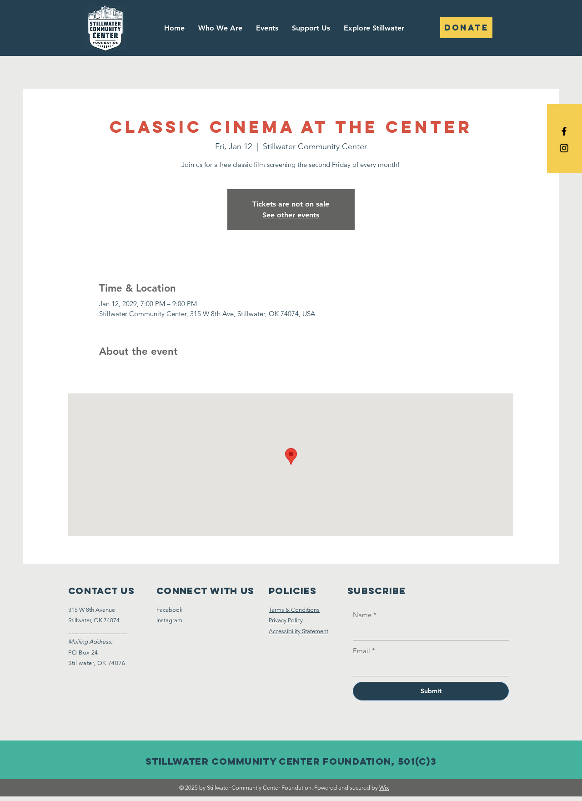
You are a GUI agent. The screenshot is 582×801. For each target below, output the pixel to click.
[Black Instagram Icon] (564, 148)
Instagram (169, 620)
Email (364, 650)
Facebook (169, 609)
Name (364, 614)
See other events (290, 215)
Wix (384, 787)
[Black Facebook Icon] (564, 131)
